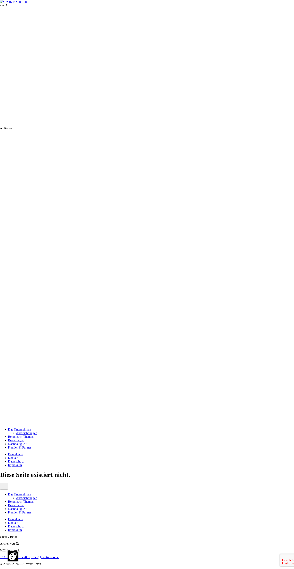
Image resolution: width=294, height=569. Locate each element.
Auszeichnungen (26, 433)
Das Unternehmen (19, 429)
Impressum (15, 465)
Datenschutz (16, 461)
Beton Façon (16, 440)
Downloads (15, 454)
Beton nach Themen (21, 436)
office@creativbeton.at (45, 557)
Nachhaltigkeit (17, 444)
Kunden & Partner (19, 447)
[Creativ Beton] (14, 1)
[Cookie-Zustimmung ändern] (13, 556)
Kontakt (13, 458)
